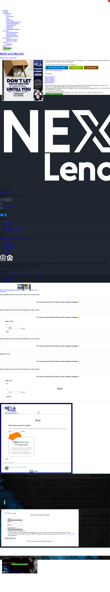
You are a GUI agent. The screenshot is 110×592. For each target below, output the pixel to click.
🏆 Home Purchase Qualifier (56, 67)
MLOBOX (40, 275)
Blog (4, 226)
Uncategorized (13, 57)
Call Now (28, 7)
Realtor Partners (7, 249)
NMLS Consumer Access (9, 243)
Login (4, 251)
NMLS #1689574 (7, 244)
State (10, 327)
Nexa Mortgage (24, 238)
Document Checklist (8, 225)
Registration (6, 252)
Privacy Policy (7, 241)
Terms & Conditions (8, 231)
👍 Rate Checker (91, 67)
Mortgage (2, 57)
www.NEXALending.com (7, 191)
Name (9, 518)
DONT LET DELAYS (12, 53)
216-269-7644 (7, 203)
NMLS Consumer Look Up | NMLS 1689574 (18, 467)
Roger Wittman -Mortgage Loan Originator (18, 275)
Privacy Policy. (69, 534)
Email (9, 521)
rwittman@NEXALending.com (10, 206)
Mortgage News (10, 238)
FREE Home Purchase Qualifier (11, 228)
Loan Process (6, 223)
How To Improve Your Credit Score (12, 230)
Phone (10, 524)
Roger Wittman (58, 70)
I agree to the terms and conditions (16, 531)
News (7, 57)
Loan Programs (7, 222)
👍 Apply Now (76, 67)
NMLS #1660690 (4, 192)
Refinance (31, 238)
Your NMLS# (11, 528)
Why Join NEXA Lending (10, 248)
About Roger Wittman (8, 246)
